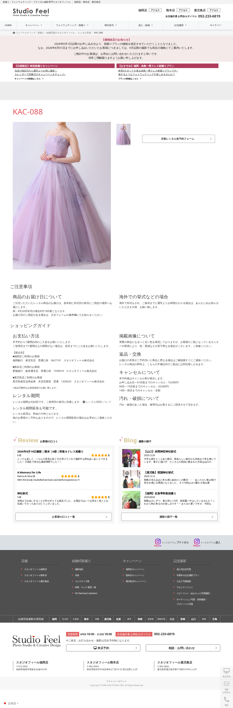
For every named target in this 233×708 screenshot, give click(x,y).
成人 (210, 542)
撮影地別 (79, 569)
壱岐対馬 (161, 619)
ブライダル (175, 542)
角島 (204, 619)
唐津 (129, 619)
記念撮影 (178, 25)
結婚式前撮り (81, 561)
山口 (193, 619)
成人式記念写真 (184, 569)
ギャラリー (215, 25)
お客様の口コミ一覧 (63, 516)
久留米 (76, 619)
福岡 (54, 619)
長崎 (140, 619)
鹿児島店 (96, 1)
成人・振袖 (144, 25)
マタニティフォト (185, 587)
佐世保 (151, 619)
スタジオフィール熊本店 (35, 575)
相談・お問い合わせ (181, 648)
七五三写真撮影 (184, 581)
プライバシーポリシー (116, 681)
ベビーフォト (194, 593)
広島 (214, 619)
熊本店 (86, 1)
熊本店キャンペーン (135, 575)
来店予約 (103, 648)
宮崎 (182, 619)
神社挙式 (109, 25)
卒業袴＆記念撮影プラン (188, 575)
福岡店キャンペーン (135, 569)
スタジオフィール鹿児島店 (36, 581)
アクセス (155, 10)
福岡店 (77, 1)
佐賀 (118, 619)
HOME (8, 25)
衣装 (77, 575)
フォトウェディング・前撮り (70, 25)
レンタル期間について (98, 402)
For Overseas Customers (86, 593)
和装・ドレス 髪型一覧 (85, 587)
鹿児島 (107, 619)
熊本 (86, 619)
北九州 (65, 619)
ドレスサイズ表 (82, 581)
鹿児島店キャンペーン (136, 581)
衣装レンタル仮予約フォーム (177, 138)
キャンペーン (32, 25)
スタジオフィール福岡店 (35, 569)
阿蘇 (97, 619)
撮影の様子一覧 (168, 516)
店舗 (24, 561)
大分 (172, 619)
